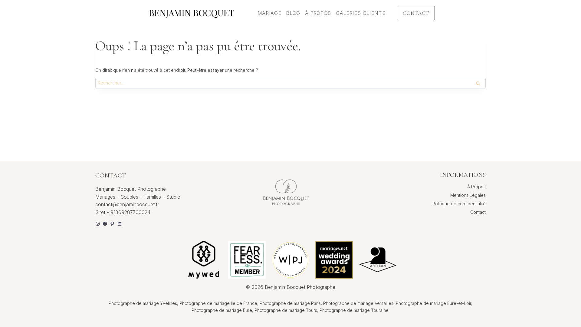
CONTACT (416, 13)
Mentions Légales (468, 195)
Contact (478, 212)
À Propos (318, 13)
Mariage (269, 13)
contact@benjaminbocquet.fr (127, 204)
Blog (293, 13)
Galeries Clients (361, 13)
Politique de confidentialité (459, 203)
